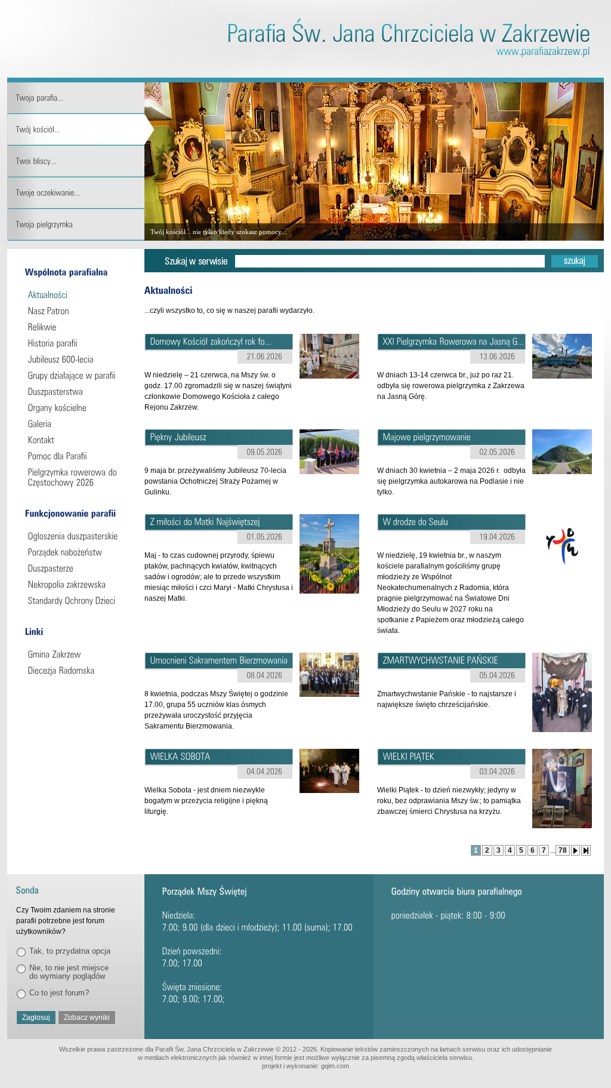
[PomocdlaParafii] (77, 456)
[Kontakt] (77, 440)
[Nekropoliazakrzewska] (77, 584)
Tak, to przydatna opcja (69, 950)
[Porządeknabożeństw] (77, 552)
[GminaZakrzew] (77, 654)
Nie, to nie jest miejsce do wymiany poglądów (69, 972)
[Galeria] (77, 424)
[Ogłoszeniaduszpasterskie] (77, 536)
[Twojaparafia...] (81, 98)
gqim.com (335, 1065)
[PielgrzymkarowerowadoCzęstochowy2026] (77, 477)
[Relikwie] (77, 327)
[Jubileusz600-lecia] (77, 359)
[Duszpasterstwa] (77, 391)
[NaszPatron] (77, 311)
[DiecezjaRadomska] (77, 670)
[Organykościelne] (77, 407)
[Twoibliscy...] (81, 161)
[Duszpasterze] (77, 568)
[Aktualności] (77, 295)
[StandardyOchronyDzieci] (77, 600)
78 (562, 850)
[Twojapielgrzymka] (81, 225)
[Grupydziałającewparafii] (77, 375)
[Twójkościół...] (81, 130)
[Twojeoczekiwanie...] (81, 193)
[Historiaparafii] (77, 343)
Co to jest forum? (59, 992)
